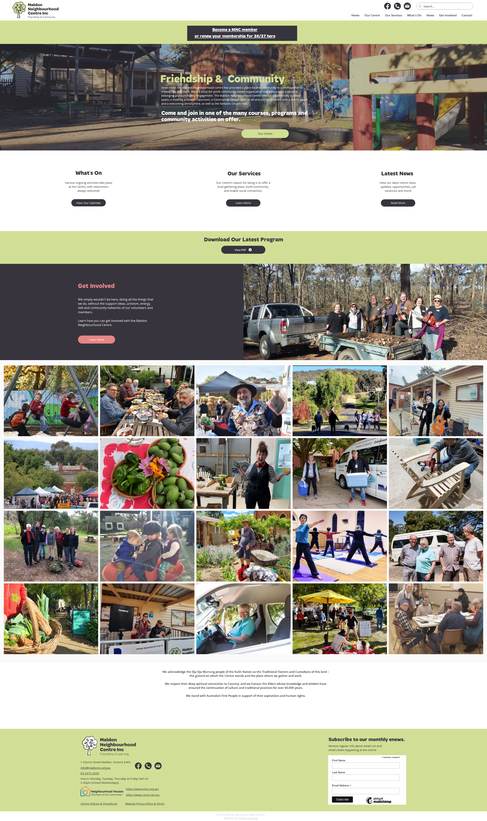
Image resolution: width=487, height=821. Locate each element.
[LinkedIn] (407, 6)
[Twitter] (397, 6)
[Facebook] (388, 6)
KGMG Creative (248, 818)
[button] (393, 15)
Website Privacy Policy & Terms (144, 803)
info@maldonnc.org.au (95, 768)
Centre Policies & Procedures (98, 803)
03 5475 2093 (89, 773)
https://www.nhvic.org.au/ (142, 789)
